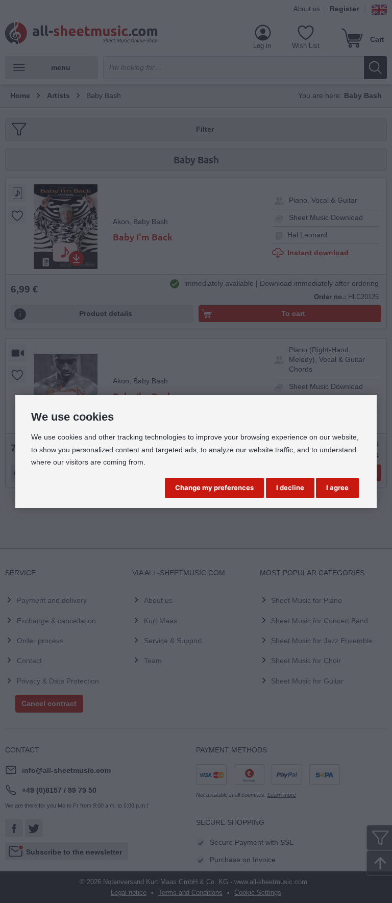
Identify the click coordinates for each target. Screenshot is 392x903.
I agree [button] (337, 487)
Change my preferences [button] (214, 487)
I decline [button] (290, 487)
